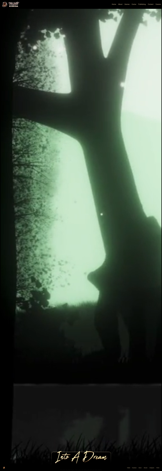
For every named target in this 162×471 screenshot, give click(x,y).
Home (114, 4)
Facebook (134, 467)
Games (127, 4)
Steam (140, 467)
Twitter (128, 467)
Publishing (142, 4)
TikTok (157, 467)
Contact (150, 4)
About (120, 4)
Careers (158, 4)
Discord (145, 467)
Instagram (151, 467)
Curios (134, 4)
